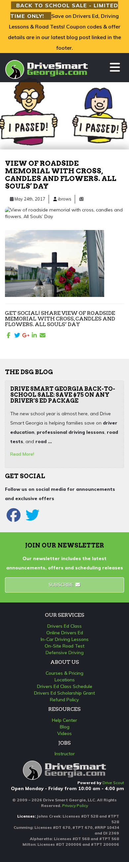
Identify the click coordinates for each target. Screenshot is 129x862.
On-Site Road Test (64, 646)
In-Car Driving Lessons (65, 639)
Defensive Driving (65, 653)
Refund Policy (64, 700)
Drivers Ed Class (64, 626)
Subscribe (62, 585)
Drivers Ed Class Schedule (64, 686)
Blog (64, 727)
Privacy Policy (75, 805)
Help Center (64, 720)
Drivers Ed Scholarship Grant (64, 693)
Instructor (65, 754)
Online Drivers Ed (64, 633)
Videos (64, 733)
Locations (65, 680)
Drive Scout (113, 782)
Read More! (22, 454)
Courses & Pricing (64, 673)
